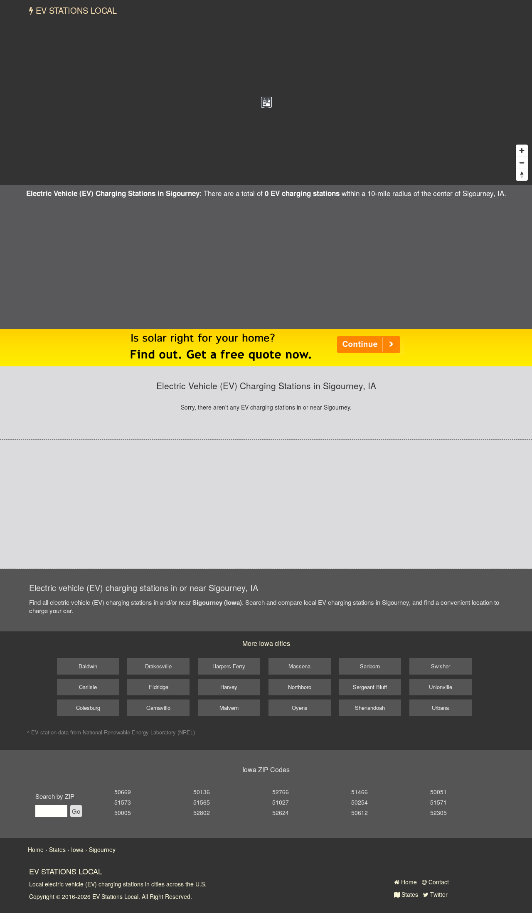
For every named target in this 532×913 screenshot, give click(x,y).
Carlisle (88, 687)
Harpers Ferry (228, 666)
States (409, 894)
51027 (280, 802)
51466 (359, 792)
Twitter (438, 894)
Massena (299, 666)
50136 (201, 792)
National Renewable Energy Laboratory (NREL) (139, 732)
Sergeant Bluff (370, 687)
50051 (438, 792)
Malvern (229, 708)
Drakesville (158, 666)
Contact (438, 882)
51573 (122, 802)
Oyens (300, 708)
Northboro (299, 687)
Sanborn (370, 666)
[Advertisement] (266, 260)
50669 (122, 792)
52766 (280, 792)
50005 (122, 812)
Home (408, 882)
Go (76, 811)
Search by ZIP (54, 796)
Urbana (440, 708)
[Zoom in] (522, 151)
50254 (359, 802)
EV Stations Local (75, 10)
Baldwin (88, 666)
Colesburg (88, 708)
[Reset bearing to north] (522, 175)
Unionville (440, 687)
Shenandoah (370, 708)
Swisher (440, 666)
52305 (438, 812)
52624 (280, 812)
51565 (201, 802)
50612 (359, 812)
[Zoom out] (522, 163)
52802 (201, 812)
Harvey (228, 687)
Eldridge (158, 687)
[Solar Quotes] (266, 347)
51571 (438, 802)
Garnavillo (158, 708)
